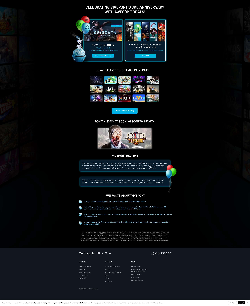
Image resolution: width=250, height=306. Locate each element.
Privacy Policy (158, 303)
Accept (241, 303)
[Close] (247, 302)
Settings (232, 303)
